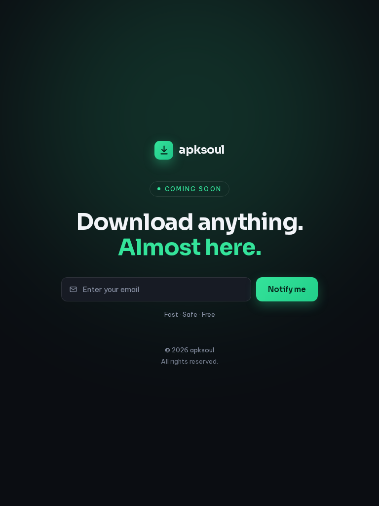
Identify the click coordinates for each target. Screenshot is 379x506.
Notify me (287, 289)
